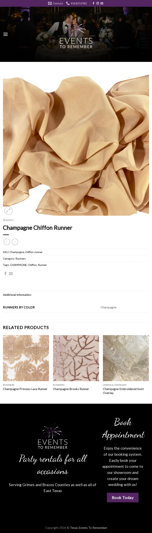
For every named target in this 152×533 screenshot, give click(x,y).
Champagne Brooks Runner (71, 389)
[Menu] (5, 34)
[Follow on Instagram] (97, 3)
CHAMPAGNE (18, 264)
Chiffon (32, 264)
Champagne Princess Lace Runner (25, 389)
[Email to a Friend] (10, 274)
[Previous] (3, 369)
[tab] (17, 295)
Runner (42, 264)
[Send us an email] (102, 3)
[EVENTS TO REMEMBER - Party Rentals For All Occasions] (76, 34)
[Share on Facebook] (5, 274)
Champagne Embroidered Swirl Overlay (123, 391)
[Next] (149, 369)
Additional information (17, 294)
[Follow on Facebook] (93, 3)
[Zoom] (8, 210)
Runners (8, 220)
